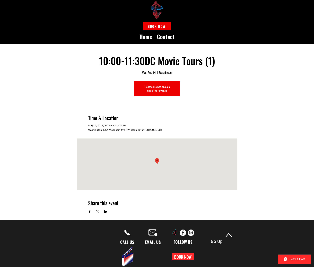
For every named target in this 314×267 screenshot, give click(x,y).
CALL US (127, 242)
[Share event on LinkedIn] (105, 211)
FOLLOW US (183, 242)
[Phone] (127, 232)
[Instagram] (191, 233)
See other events (157, 90)
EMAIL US (153, 242)
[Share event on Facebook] (89, 211)
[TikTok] (175, 233)
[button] (157, 26)
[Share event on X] (97, 211)
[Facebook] (183, 233)
